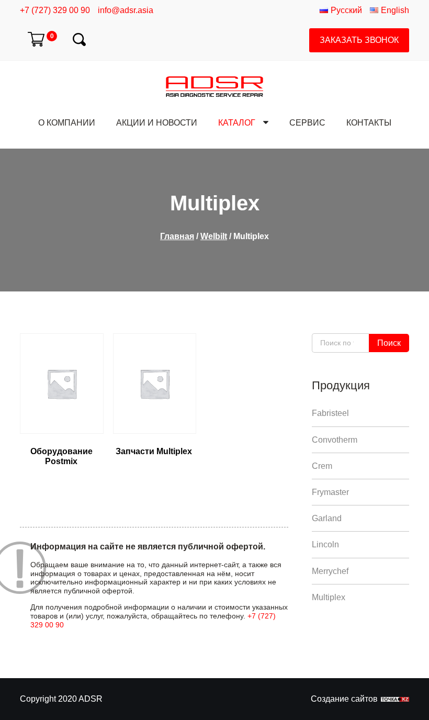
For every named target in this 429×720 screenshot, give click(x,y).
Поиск (389, 343)
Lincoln (325, 544)
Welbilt (213, 236)
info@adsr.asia (125, 10)
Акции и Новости (156, 122)
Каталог (236, 122)
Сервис (307, 122)
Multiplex (328, 597)
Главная (177, 236)
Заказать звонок (359, 40)
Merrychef (330, 571)
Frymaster (330, 492)
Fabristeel (330, 413)
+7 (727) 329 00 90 (55, 10)
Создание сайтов (344, 698)
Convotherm (334, 439)
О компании (66, 122)
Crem (322, 466)
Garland (327, 518)
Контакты (368, 122)
